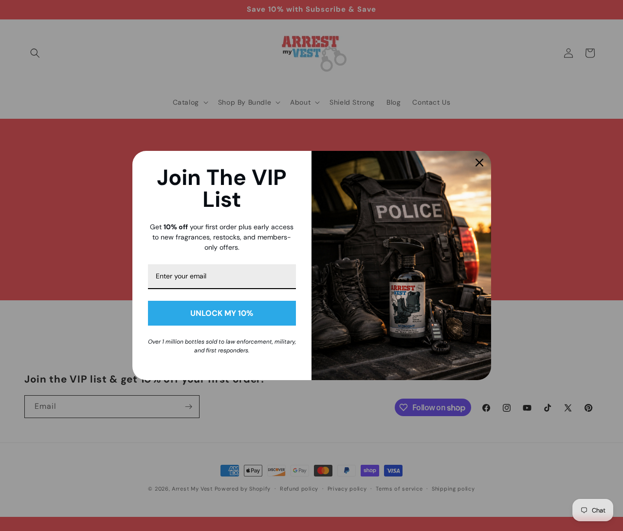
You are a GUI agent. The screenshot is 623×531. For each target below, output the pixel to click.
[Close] (479, 162)
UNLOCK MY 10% (221, 313)
